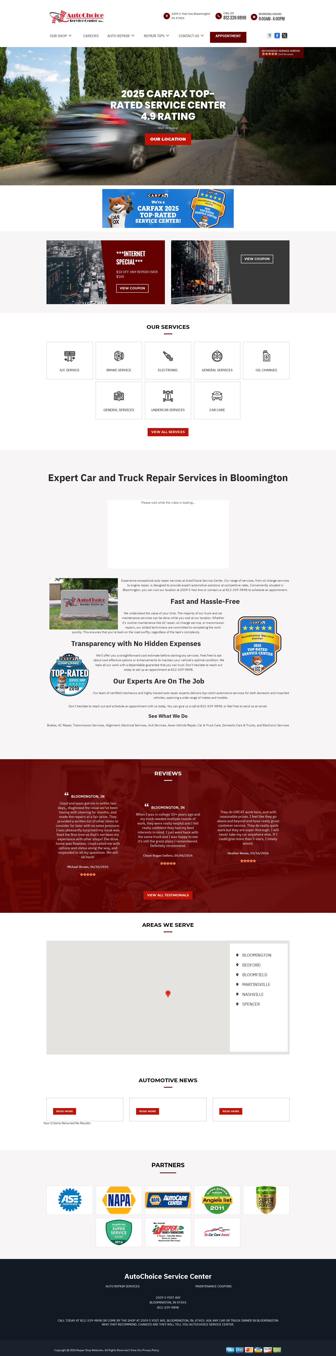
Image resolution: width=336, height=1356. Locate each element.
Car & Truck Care (209, 725)
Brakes (52, 725)
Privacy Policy (150, 1350)
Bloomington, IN (88, 796)
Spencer (251, 1004)
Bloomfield (254, 974)
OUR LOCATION (168, 139)
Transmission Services (88, 725)
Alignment (113, 725)
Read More (64, 1111)
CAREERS (91, 36)
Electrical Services (134, 725)
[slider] (269, 53)
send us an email (255, 706)
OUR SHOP (58, 36)
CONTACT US (189, 36)
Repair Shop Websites (89, 1350)
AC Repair (65, 725)
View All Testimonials (168, 895)
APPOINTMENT (228, 36)
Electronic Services (276, 725)
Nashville (253, 994)
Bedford (251, 964)
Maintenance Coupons (213, 1286)
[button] (168, 994)
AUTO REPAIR (118, 36)
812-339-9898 (234, 17)
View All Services (168, 432)
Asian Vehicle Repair (182, 725)
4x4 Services (157, 725)
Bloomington (256, 955)
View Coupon (132, 288)
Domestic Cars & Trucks (238, 725)
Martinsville (256, 984)
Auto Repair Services (123, 1286)
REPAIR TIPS (154, 36)
